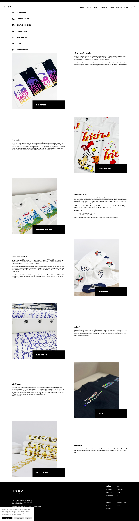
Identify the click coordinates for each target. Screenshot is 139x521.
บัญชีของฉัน (109, 489)
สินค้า (88, 7)
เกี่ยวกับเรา (119, 7)
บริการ (95, 7)
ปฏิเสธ (28, 518)
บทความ (112, 7)
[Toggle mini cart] (131, 7)
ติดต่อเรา (126, 7)
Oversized (119, 496)
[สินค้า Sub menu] (90, 7)
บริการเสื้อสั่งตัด (110, 496)
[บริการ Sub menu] (97, 7)
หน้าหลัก (82, 7)
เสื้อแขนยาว (119, 499)
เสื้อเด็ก (118, 505)
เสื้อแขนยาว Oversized (122, 502)
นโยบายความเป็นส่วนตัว (7, 515)
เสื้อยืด (118, 492)
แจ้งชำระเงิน (109, 509)
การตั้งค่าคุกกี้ (19, 518)
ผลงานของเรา (104, 7)
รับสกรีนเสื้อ (109, 492)
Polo (118, 509)
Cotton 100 (120, 489)
